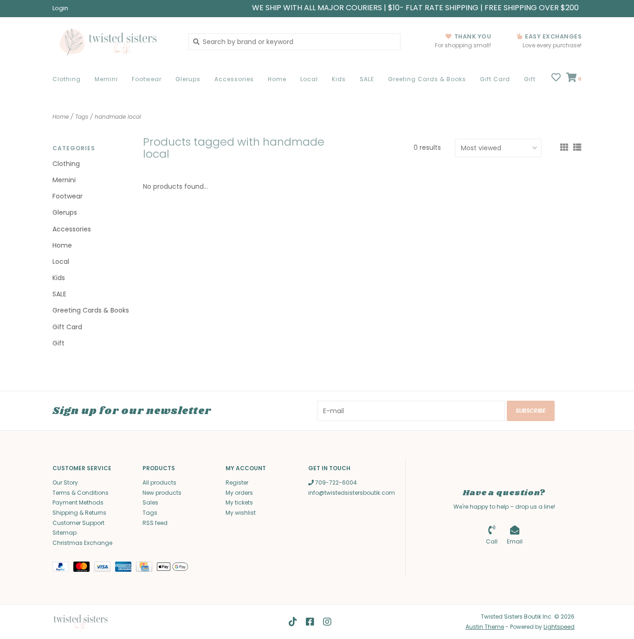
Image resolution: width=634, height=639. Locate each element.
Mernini (106, 79)
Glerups (188, 79)
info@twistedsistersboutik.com (351, 493)
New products (161, 493)
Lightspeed (559, 627)
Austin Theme (485, 627)
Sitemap (64, 533)
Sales (150, 502)
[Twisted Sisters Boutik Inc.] (113, 41)
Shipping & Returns (79, 513)
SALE (367, 79)
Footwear (147, 79)
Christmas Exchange (82, 543)
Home (277, 79)
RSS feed (155, 523)
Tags (81, 117)
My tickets (239, 502)
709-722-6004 (335, 482)
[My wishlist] (556, 78)
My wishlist (241, 513)
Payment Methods (78, 502)
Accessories (234, 79)
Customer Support (78, 523)
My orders (239, 493)
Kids (339, 79)
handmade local (118, 117)
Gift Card (495, 79)
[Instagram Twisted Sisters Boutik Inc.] (327, 621)
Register (237, 482)
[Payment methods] (62, 569)
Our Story (65, 482)
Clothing (66, 79)
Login (60, 8)
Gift (530, 79)
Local (309, 79)
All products (159, 482)
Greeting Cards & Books (427, 79)
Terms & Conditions (80, 493)
